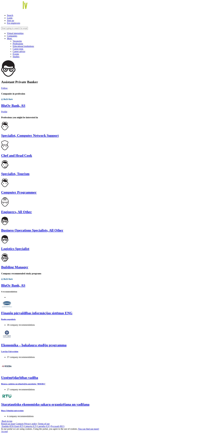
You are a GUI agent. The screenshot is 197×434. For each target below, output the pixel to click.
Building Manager (14, 267)
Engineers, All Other (16, 212)
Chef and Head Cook (16, 155)
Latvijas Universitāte (9, 351)
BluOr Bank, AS (13, 105)
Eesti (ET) (19, 426)
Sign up (10, 20)
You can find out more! (88, 429)
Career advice (19, 51)
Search (10, 15)
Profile (4, 111)
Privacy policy (30, 423)
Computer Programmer (19, 192)
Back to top (6, 421)
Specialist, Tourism (15, 174)
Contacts (20, 423)
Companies (12, 36)
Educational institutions (23, 46)
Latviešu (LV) (43, 426)
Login (9, 18)
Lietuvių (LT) (30, 426)
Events (16, 54)
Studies (16, 56)
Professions (18, 43)
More (9, 38)
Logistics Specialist (15, 249)
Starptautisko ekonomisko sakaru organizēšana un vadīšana (45, 404)
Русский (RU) (57, 426)
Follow (4, 88)
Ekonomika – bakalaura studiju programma (33, 345)
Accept (4, 431)
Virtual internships (15, 33)
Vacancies (17, 41)
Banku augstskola (8, 319)
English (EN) (7, 426)
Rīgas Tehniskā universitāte (12, 411)
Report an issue (8, 423)
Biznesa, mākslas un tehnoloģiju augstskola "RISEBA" (23, 384)
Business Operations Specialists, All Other (32, 230)
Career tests (18, 49)
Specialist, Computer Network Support (30, 135)
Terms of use (44, 423)
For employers (13, 23)
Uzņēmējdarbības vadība (19, 377)
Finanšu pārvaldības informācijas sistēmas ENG (36, 313)
